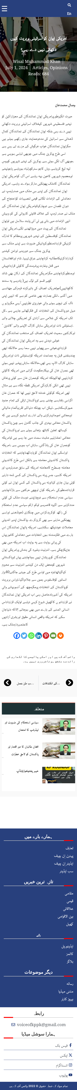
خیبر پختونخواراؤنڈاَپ (27, 770)
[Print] (60, 635)
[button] (69, 5)
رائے (38, 935)
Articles (40, 67)
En (69, 13)
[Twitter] (24, 635)
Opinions (59, 67)
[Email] (53, 635)
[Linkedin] (38, 635)
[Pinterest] (46, 635)
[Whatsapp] (31, 635)
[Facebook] (16, 635)
